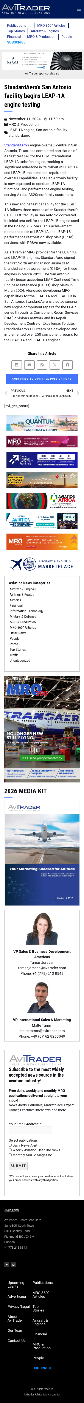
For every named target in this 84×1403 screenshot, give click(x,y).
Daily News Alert (24, 1145)
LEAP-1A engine (21, 130)
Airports (15, 600)
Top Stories (16, 31)
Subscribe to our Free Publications (42, 378)
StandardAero (15, 145)
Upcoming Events (16, 1284)
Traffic (14, 655)
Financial (14, 37)
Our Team (15, 1330)
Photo (14, 644)
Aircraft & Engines (45, 31)
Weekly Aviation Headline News (36, 1150)
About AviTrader (15, 1318)
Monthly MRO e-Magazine (32, 1155)
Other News (18, 633)
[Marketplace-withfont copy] (42, 564)
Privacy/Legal (18, 1306)
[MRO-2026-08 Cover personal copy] (42, 729)
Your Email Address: (25, 1124)
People (66, 37)
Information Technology (26, 611)
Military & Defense (23, 616)
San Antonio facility (51, 130)
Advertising (17, 1296)
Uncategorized (20, 660)
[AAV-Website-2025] (42, 60)
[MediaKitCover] (42, 852)
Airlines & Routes (22, 594)
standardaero (19, 135)
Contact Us (17, 1340)
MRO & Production (41, 37)
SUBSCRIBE (16, 42)
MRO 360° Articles (51, 25)
